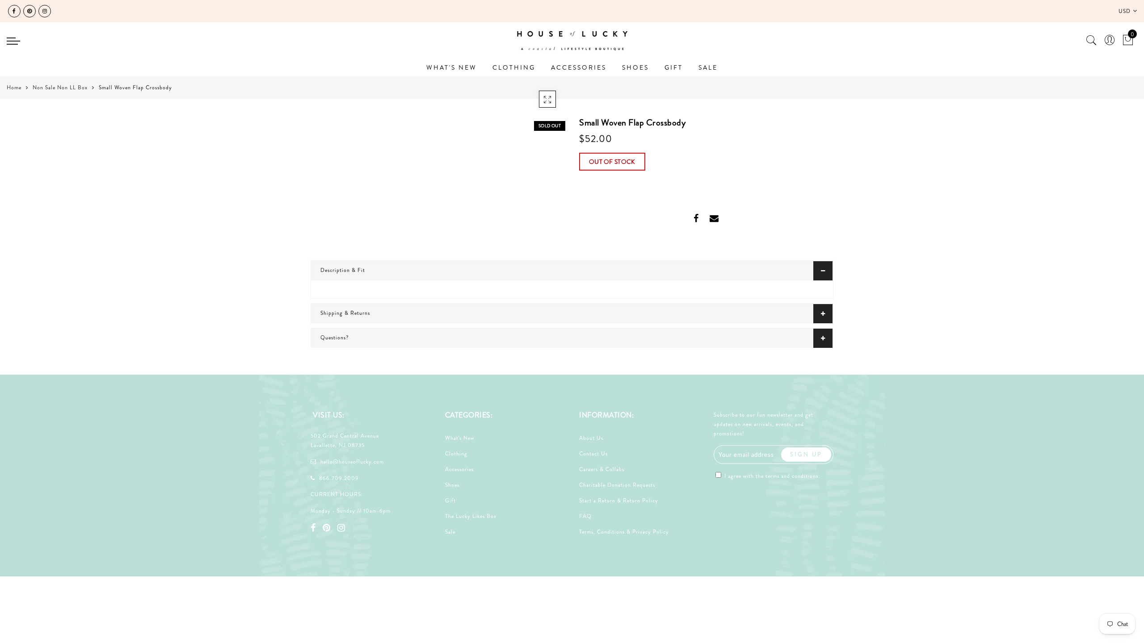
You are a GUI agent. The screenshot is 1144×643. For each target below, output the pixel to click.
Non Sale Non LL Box (60, 88)
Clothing (456, 454)
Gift (450, 501)
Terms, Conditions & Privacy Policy (624, 532)
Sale (450, 532)
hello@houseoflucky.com (352, 462)
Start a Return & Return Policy (618, 501)
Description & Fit (342, 270)
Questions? (334, 338)
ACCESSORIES (578, 67)
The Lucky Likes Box (470, 516)
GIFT (674, 67)
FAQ (585, 516)
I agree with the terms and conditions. (771, 476)
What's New (459, 438)
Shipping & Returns (345, 313)
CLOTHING (513, 67)
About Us (591, 438)
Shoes (452, 485)
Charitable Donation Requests (617, 485)
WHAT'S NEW (451, 67)
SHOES (635, 67)
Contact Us (593, 454)
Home (14, 88)
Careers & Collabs (601, 469)
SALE (708, 67)
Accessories (459, 469)
